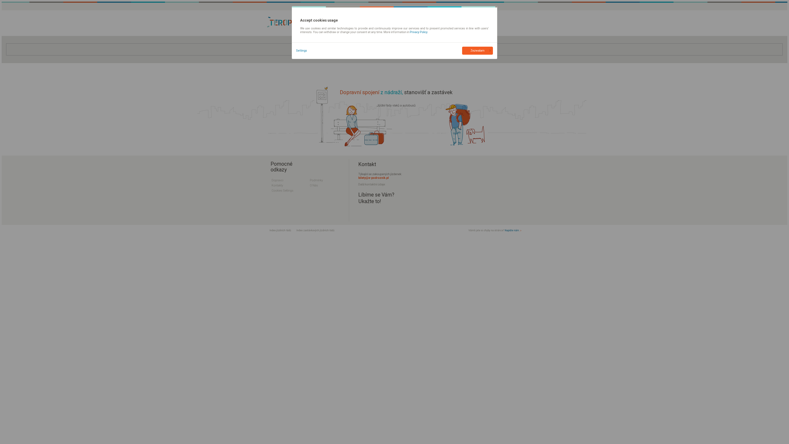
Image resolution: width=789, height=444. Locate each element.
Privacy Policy (418, 32)
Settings (301, 50)
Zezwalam (477, 50)
